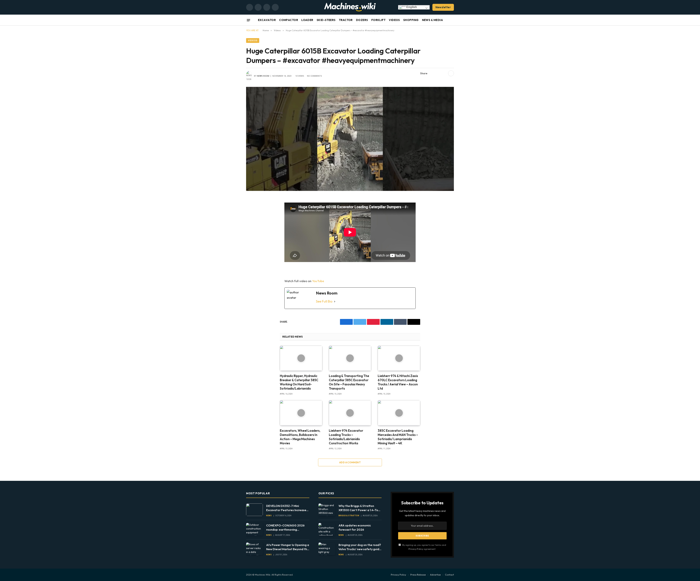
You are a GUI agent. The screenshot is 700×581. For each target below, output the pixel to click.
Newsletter (443, 7)
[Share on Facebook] (432, 73)
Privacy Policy (416, 548)
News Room (263, 76)
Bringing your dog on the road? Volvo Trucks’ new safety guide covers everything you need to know (360, 547)
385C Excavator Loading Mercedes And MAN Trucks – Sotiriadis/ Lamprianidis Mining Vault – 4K (398, 437)
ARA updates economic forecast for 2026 (355, 527)
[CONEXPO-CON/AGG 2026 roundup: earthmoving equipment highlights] (254, 529)
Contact (449, 574)
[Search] (453, 20)
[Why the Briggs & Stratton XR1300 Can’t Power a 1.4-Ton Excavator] (326, 509)
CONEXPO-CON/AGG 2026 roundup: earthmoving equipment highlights (285, 528)
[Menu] (248, 20)
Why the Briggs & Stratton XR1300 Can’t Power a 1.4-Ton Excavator (359, 508)
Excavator (267, 20)
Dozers (362, 20)
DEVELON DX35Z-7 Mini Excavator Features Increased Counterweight (287, 508)
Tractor (346, 20)
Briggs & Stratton (349, 516)
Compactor (288, 20)
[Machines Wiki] (350, 7)
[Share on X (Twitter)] (438, 73)
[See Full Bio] (334, 301)
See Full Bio (324, 301)
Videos (394, 20)
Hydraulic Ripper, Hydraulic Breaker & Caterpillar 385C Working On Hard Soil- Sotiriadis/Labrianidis (299, 382)
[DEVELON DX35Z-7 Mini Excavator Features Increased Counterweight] (254, 509)
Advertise (435, 574)
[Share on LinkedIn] (444, 73)
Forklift (378, 20)
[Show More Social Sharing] (451, 73)
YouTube (318, 281)
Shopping (411, 20)
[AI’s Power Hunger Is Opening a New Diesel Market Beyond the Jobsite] (254, 548)
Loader (307, 20)
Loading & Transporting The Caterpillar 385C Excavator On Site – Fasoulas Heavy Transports (349, 382)
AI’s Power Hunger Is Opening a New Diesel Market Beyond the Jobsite (287, 547)
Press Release (418, 574)
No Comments (314, 76)
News (269, 516)
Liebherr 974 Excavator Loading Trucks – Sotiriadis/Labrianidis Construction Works (346, 437)
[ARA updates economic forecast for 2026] (326, 529)
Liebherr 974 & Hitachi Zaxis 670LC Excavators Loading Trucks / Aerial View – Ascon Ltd (398, 382)
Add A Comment (350, 462)
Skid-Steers (326, 20)
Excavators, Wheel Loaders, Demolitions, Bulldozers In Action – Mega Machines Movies (300, 437)
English (411, 7)
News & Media (432, 20)
